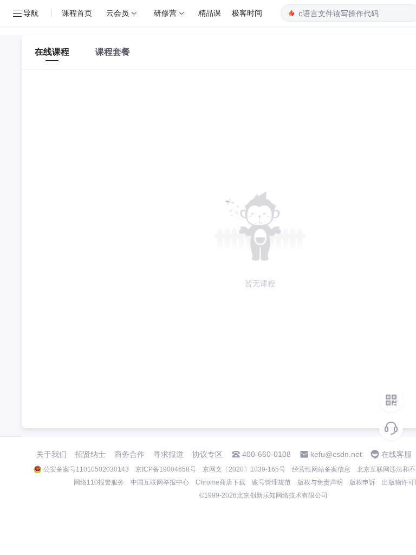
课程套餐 (112, 51)
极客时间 (247, 12)
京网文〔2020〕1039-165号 (244, 469)
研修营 (165, 12)
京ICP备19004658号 (165, 469)
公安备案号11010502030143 (86, 469)
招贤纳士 (90, 454)
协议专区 (207, 454)
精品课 (209, 12)
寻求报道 (168, 454)
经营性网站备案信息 (321, 469)
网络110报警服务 (99, 482)
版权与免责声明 (320, 482)
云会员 (117, 12)
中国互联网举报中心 (160, 482)
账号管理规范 (271, 482)
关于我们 (51, 454)
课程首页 (77, 12)
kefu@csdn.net (336, 454)
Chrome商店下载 (220, 482)
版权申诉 (362, 482)
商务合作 (129, 454)
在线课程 (52, 51)
